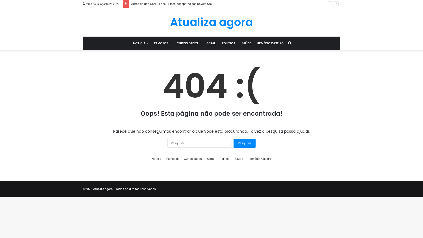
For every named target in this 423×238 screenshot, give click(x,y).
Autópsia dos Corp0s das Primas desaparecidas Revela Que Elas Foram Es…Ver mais (189, 4)
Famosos (161, 43)
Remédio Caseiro (270, 43)
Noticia (139, 43)
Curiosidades (187, 43)
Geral (211, 43)
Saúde (246, 43)
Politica (228, 43)
